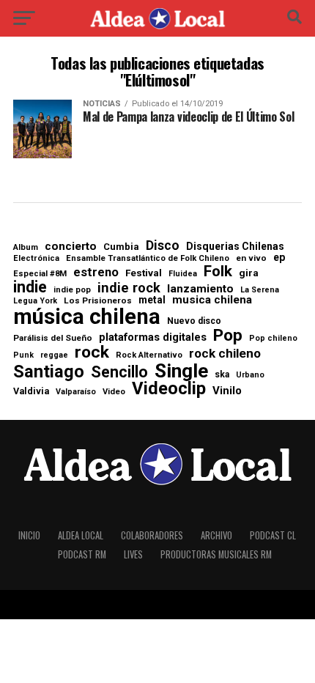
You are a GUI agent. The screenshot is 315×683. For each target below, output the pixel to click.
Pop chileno (273, 339)
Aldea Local (80, 535)
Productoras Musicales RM (216, 554)
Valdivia (31, 391)
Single (181, 370)
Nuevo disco (194, 321)
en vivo (251, 258)
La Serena (259, 291)
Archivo (216, 535)
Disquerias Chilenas (235, 246)
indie (30, 287)
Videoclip (169, 389)
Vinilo (227, 390)
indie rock (128, 288)
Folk (218, 271)
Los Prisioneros (98, 301)
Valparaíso (76, 392)
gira (249, 273)
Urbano (250, 376)
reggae (54, 356)
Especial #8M (40, 274)
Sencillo (119, 372)
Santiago (48, 372)
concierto (71, 247)
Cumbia (121, 246)
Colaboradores (152, 535)
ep (279, 257)
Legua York (35, 302)
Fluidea (182, 274)
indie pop (72, 290)
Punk (23, 356)
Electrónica (36, 258)
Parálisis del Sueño (52, 338)
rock (92, 352)
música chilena (86, 317)
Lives (133, 554)
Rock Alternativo (149, 355)
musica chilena (212, 300)
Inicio (29, 535)
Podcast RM (82, 554)
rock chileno (225, 353)
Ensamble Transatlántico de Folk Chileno (147, 258)
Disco (162, 246)
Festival (143, 273)
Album (25, 247)
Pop (227, 336)
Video (114, 392)
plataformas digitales (153, 337)
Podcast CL (273, 535)
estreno (96, 273)
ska (222, 374)
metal (152, 300)
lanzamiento (200, 289)
